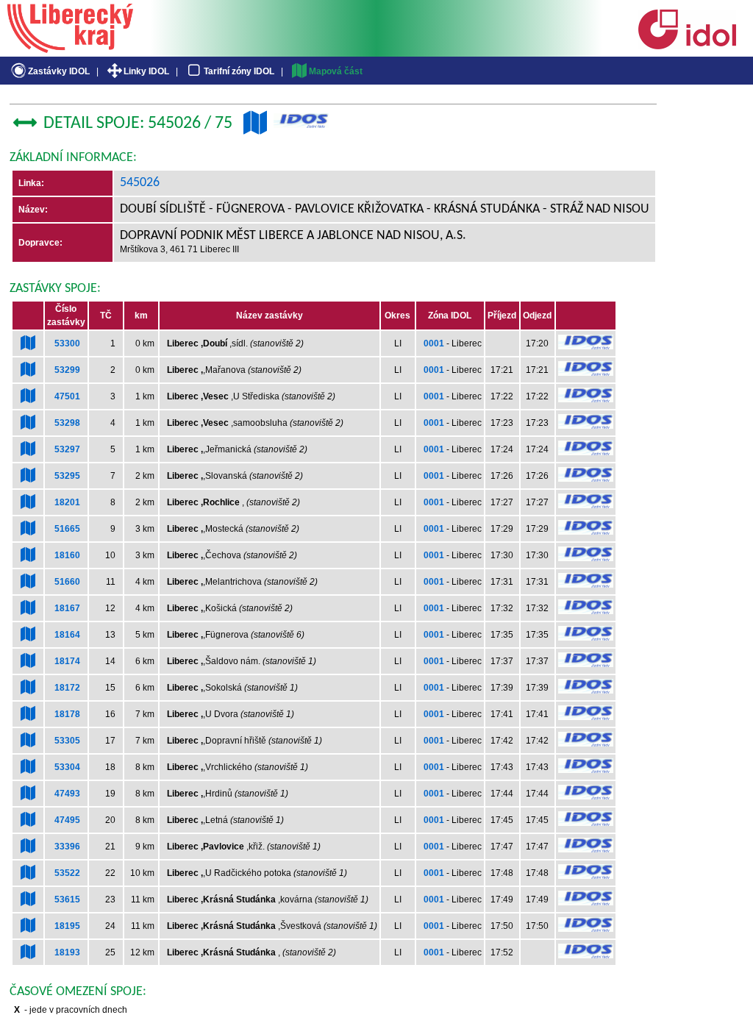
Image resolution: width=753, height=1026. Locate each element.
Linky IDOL (146, 71)
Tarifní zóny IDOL (239, 71)
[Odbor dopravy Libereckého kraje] (70, 48)
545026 (140, 183)
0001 (434, 343)
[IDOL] (687, 46)
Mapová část (336, 71)
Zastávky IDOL (59, 71)
